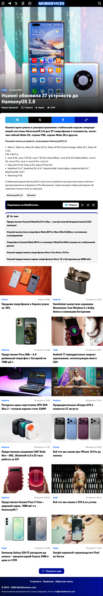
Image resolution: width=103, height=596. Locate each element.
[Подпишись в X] (16, 3)
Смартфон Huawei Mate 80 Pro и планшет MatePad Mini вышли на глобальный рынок (51, 244)
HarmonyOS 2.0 (15, 195)
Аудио (41, 107)
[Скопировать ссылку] (86, 120)
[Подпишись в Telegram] (9, 3)
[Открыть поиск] (99, 3)
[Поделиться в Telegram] (16, 120)
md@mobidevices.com (65, 591)
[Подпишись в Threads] (23, 3)
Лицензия (48, 581)
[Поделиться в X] (40, 120)
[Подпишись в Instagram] (29, 3)
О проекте (35, 581)
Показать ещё (53, 571)
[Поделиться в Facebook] (63, 120)
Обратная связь (64, 581)
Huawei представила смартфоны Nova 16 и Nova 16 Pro (38, 252)
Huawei (32, 195)
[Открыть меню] (3, 3)
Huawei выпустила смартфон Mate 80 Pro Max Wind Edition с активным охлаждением (47, 234)
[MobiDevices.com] (51, 3)
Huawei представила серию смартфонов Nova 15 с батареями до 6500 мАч (49, 259)
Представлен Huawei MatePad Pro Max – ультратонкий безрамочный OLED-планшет (49, 223)
